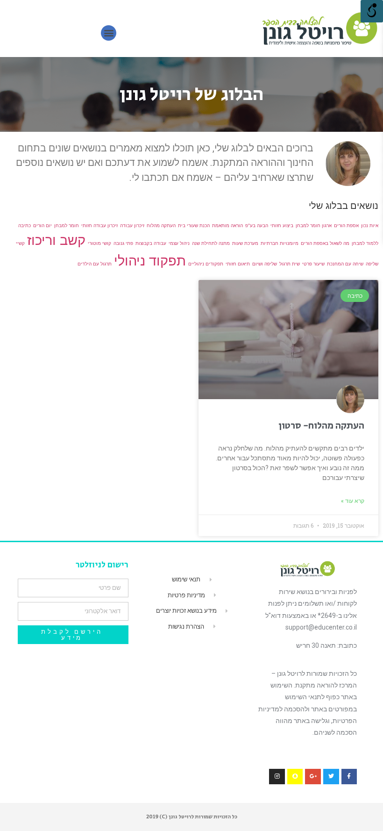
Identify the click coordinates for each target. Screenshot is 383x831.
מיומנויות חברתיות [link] (279, 243)
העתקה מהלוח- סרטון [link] (321, 426)
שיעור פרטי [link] (313, 263)
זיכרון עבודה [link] (132, 225)
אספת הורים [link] (346, 225)
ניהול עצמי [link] (179, 243)
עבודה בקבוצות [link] (150, 243)
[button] (108, 33)
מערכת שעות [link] (245, 243)
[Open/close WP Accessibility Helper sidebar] (372, 11)
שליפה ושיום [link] (264, 263)
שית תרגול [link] (289, 263)
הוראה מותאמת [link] (227, 225)
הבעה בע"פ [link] (256, 225)
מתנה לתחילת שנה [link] (211, 243)
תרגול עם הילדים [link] (95, 263)
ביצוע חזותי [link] (281, 225)
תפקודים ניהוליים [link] (205, 263)
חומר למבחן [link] (66, 225)
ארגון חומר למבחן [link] (314, 225)
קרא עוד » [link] (352, 501)
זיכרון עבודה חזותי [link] (99, 225)
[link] (319, 28)
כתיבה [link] (24, 225)
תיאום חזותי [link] (238, 263)
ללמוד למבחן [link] (365, 243)
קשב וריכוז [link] (56, 240)
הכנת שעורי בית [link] (194, 225)
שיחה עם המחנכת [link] (345, 263)
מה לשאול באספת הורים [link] (325, 243)
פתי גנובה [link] (123, 243)
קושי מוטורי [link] (99, 243)
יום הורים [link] (42, 225)
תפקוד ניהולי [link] (150, 260)
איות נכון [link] (369, 225)
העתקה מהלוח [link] (161, 225)
